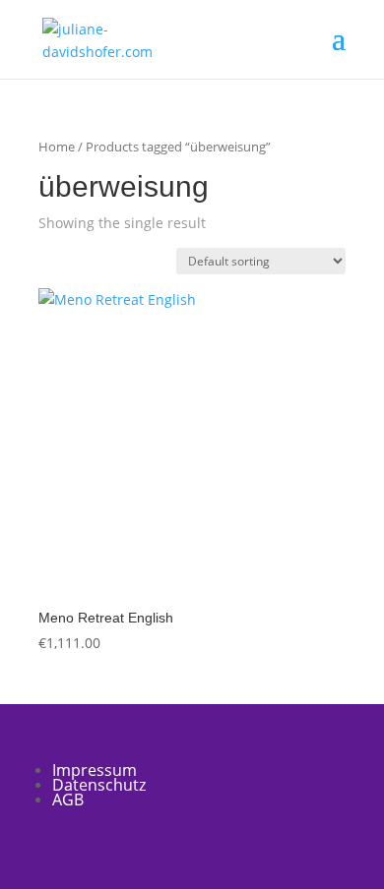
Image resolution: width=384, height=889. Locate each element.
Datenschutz (99, 785)
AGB (68, 799)
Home (56, 146)
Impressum (94, 770)
